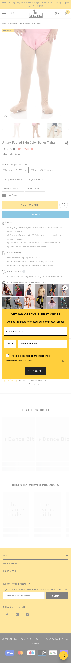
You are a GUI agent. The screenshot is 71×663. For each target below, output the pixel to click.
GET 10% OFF (35, 371)
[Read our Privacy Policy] (63, 361)
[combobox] (10, 344)
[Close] (65, 288)
